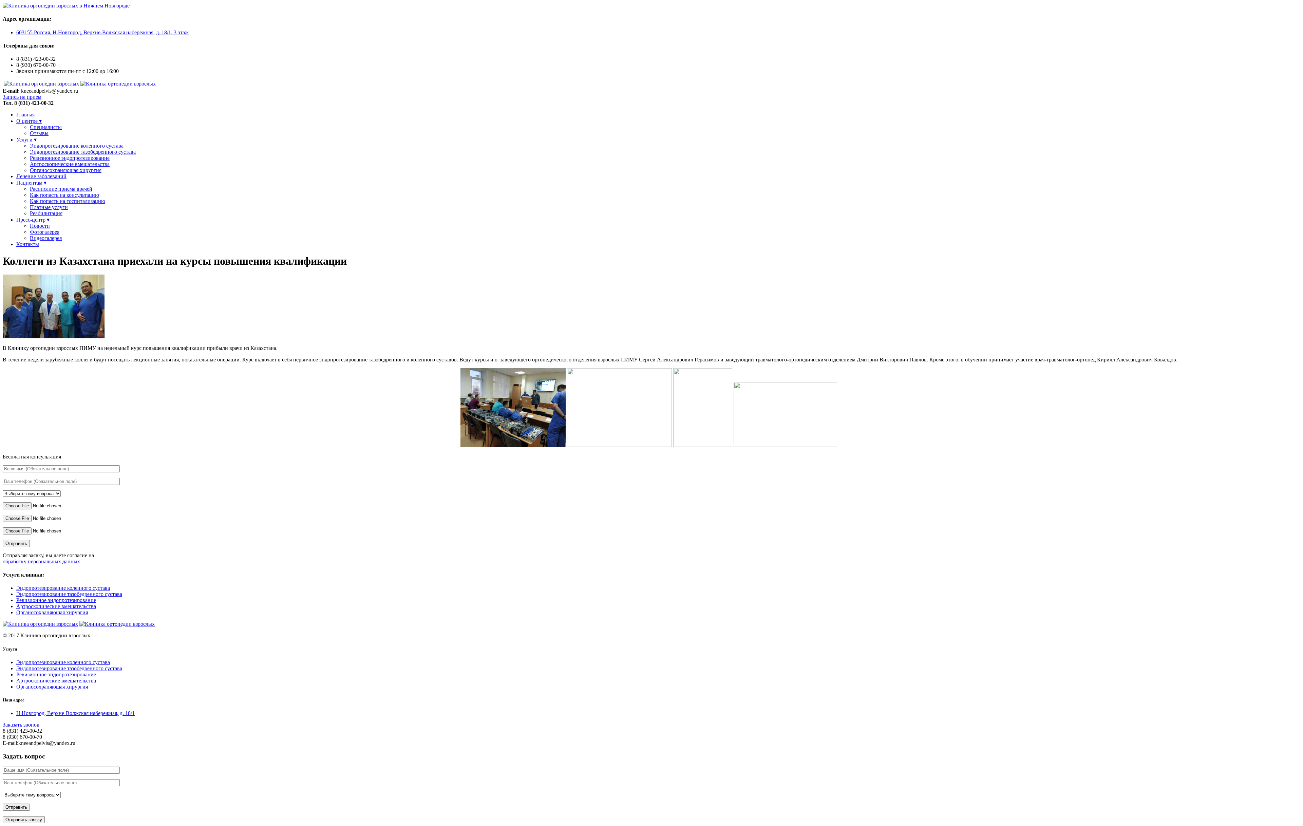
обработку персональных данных (41, 561)
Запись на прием (22, 97)
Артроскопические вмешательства (70, 164)
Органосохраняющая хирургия (65, 170)
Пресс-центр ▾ (33, 220)
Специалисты (46, 127)
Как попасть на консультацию (64, 195)
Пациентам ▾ (31, 183)
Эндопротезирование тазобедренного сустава (83, 152)
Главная (25, 114)
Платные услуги (49, 207)
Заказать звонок (21, 725)
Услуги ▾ (26, 140)
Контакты (27, 244)
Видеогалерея (46, 238)
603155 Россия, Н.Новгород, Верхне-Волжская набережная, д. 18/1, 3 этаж (102, 32)
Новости (40, 226)
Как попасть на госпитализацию (67, 201)
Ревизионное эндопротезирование (70, 158)
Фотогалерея (44, 232)
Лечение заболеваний (41, 176)
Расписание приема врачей (61, 189)
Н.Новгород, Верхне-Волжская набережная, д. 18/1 (75, 713)
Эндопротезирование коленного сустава (77, 146)
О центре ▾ (29, 121)
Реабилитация (46, 213)
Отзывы (39, 133)
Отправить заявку (23, 819)
